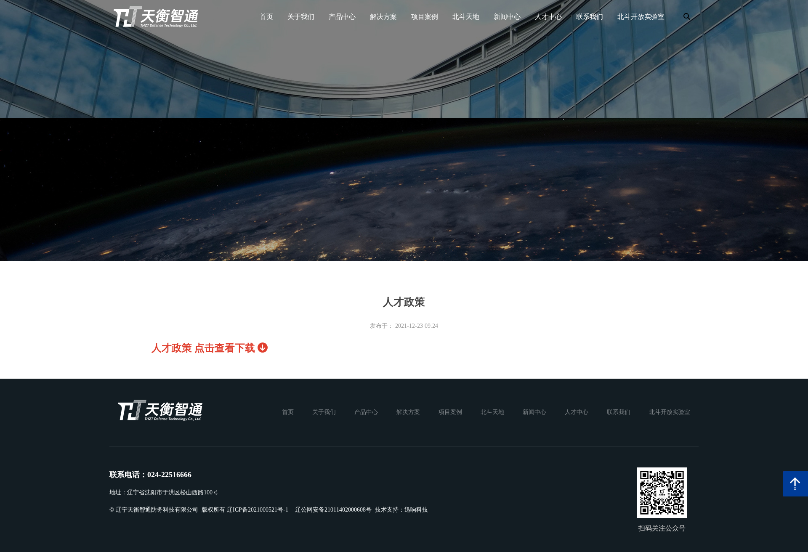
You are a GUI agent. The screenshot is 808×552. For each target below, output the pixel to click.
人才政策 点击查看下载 (205, 347)
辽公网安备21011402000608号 (333, 510)
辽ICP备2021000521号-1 (257, 510)
